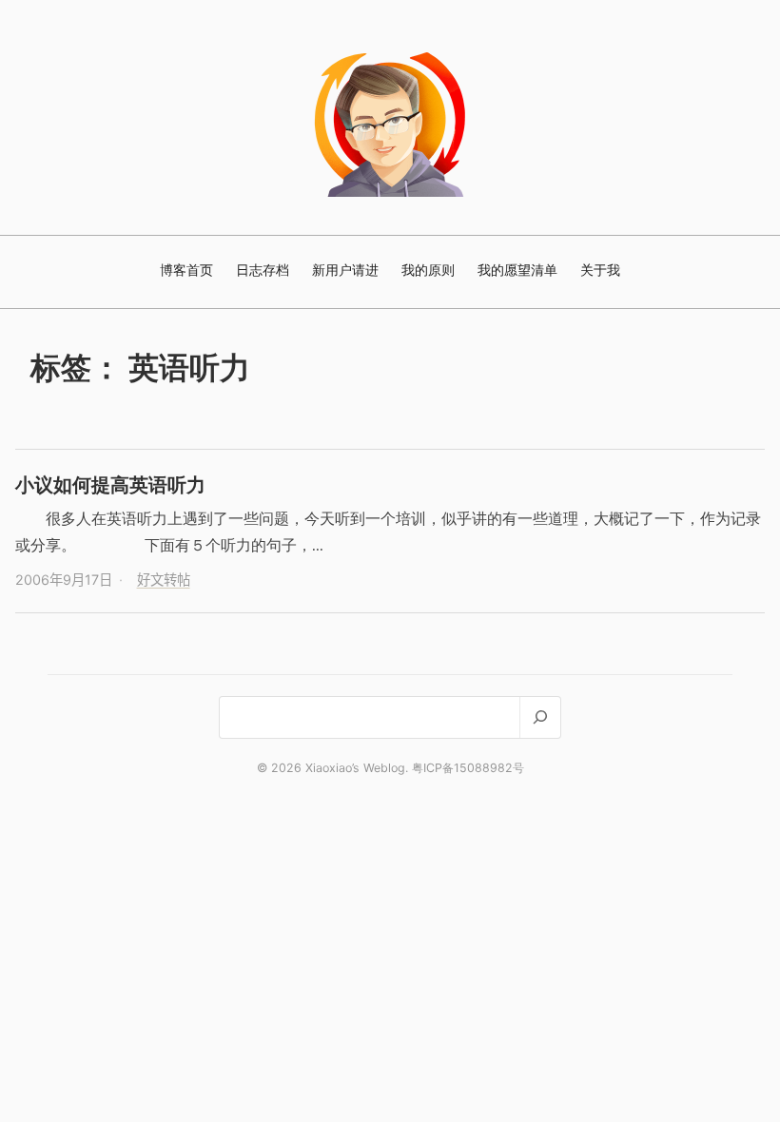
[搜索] (539, 717)
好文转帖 (163, 579)
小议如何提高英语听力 (110, 484)
